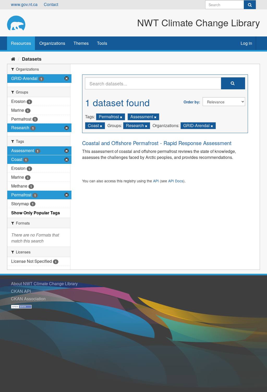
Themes (81, 43)
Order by (191, 101)
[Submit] (250, 4)
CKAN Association (28, 299)
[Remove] (121, 117)
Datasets (31, 58)
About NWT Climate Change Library (44, 284)
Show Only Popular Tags (35, 213)
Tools (102, 43)
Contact (51, 4)
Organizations (52, 43)
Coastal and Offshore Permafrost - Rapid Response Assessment (157, 143)
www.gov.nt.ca (24, 4)
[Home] (13, 58)
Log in (246, 43)
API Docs (175, 180)
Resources (21, 43)
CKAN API (21, 291)
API (156, 180)
